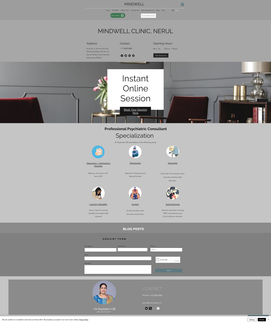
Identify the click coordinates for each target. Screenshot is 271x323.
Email (86, 254)
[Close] (268, 319)
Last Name (121, 246)
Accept (262, 320)
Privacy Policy (83, 320)
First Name (88, 246)
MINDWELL (134, 4)
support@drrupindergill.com (152, 303)
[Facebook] (122, 55)
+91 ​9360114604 (156, 295)
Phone (152, 246)
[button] (182, 4)
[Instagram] (133, 55)
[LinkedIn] (129, 55)
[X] (150, 308)
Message (87, 263)
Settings (252, 320)
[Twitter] (126, 55)
